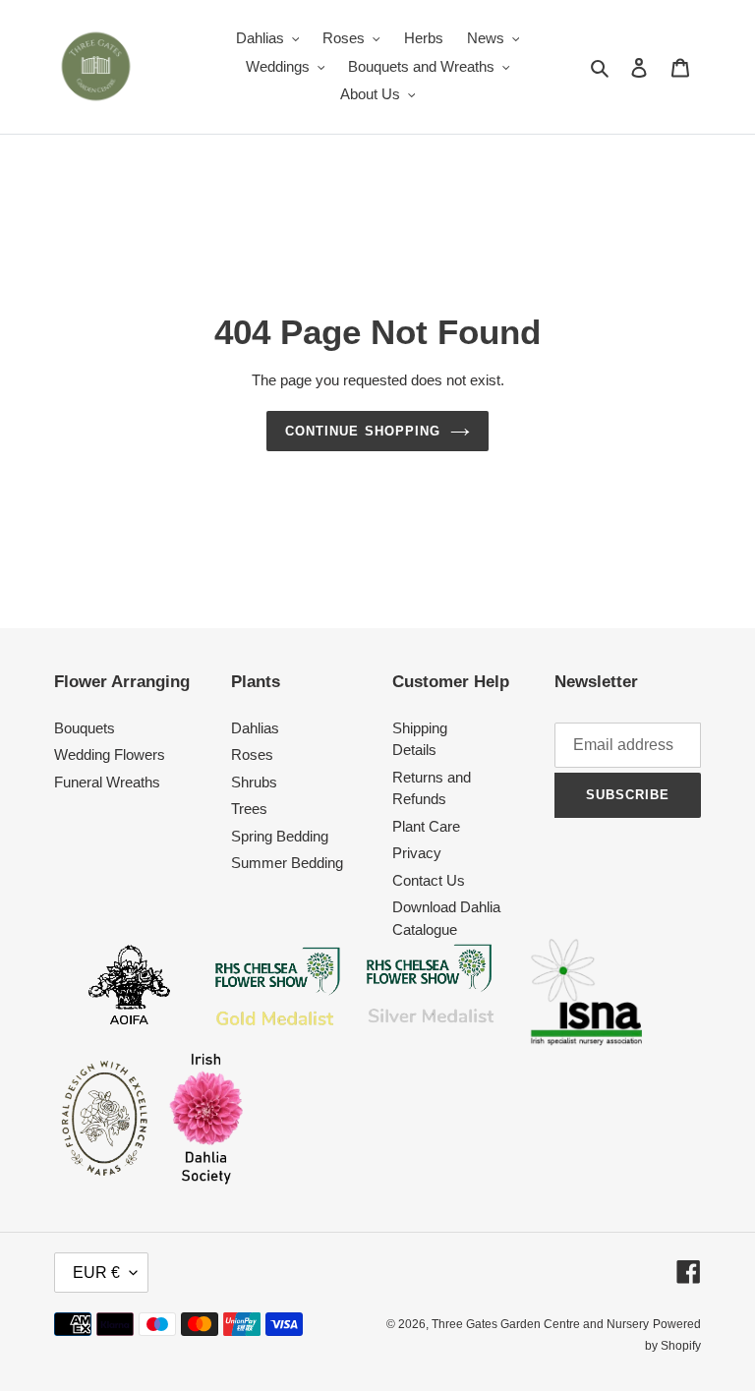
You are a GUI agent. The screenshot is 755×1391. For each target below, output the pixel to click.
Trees (249, 808)
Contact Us (428, 880)
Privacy (416, 852)
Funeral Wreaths (107, 782)
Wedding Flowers (109, 754)
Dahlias (255, 728)
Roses (252, 754)
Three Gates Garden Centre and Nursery (540, 1324)
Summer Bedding (287, 862)
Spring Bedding (279, 836)
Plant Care (426, 826)
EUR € (96, 1272)
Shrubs (254, 782)
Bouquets (84, 728)
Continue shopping (362, 431)
